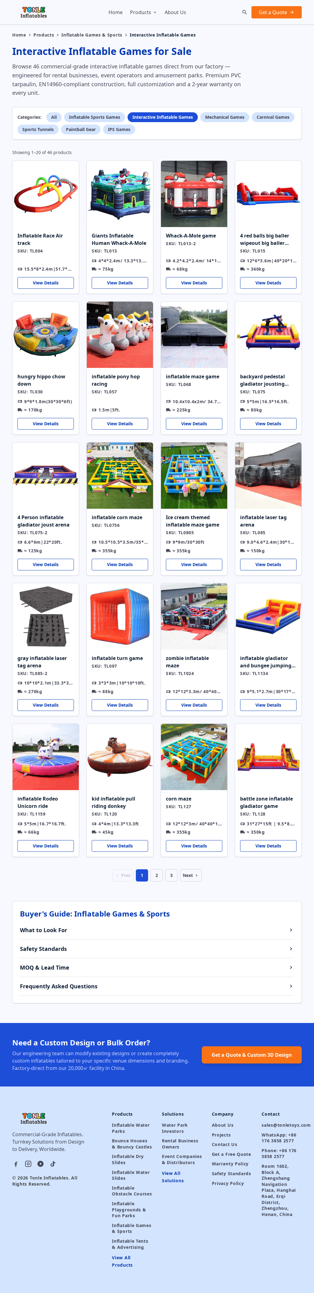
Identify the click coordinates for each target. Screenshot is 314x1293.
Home (116, 12)
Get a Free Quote (231, 1154)
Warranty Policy (230, 1164)
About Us (175, 12)
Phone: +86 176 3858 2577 (279, 1154)
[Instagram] (28, 1164)
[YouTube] (40, 1164)
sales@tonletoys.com (282, 1125)
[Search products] (244, 12)
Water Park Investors (175, 1128)
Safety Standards (231, 1173)
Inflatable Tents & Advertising (130, 1244)
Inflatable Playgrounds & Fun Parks (129, 1209)
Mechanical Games (224, 117)
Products (140, 12)
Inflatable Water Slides (131, 1175)
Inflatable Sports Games (94, 117)
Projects (221, 1135)
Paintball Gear (81, 129)
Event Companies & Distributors (182, 1159)
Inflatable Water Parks (131, 1128)
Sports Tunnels (38, 129)
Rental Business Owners (180, 1144)
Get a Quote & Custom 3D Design (252, 1055)
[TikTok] (52, 1164)
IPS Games (119, 129)
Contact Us (224, 1144)
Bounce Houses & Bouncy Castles (132, 1144)
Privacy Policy (228, 1183)
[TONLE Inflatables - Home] (34, 12)
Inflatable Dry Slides (128, 1159)
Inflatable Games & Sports (91, 35)
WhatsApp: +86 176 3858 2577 (279, 1138)
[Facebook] (16, 1164)
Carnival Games (273, 117)
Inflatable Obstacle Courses (132, 1191)
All (54, 117)
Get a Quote (273, 12)
